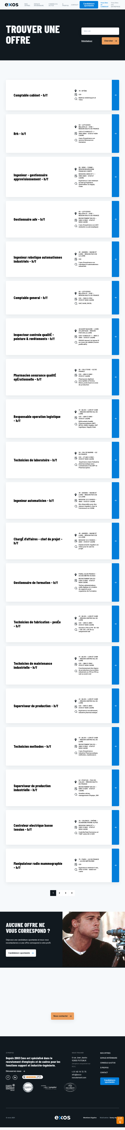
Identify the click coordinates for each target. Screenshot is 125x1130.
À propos (65, 4)
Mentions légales (90, 1118)
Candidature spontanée (88, 5)
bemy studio (114, 1118)
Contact (74, 5)
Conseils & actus (53, 4)
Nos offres (27, 4)
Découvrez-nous (13, 1071)
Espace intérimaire (39, 4)
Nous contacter (60, 1016)
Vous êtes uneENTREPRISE (115, 5)
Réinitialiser (86, 41)
